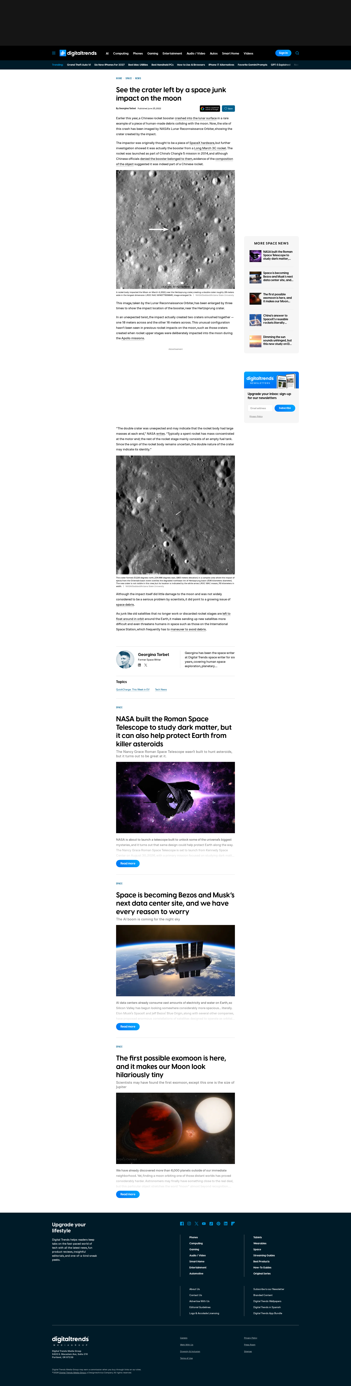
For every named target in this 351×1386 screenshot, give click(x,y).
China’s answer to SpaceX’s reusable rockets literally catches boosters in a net (277, 323)
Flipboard (233, 1223)
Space (257, 1249)
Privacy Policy (256, 416)
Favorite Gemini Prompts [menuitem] (252, 65)
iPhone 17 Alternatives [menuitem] (221, 65)
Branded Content (263, 1295)
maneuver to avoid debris (188, 629)
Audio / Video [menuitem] (196, 54)
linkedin (139, 665)
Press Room (249, 1344)
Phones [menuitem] (138, 54)
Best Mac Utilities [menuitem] (138, 65)
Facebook (182, 1223)
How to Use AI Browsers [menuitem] (191, 65)
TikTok (211, 1223)
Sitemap (248, 1351)
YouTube (204, 1223)
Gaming (194, 1249)
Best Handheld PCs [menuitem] (162, 65)
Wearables (259, 1243)
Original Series (262, 1274)
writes (160, 433)
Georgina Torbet (127, 108)
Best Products (261, 1261)
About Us (194, 1289)
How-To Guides (262, 1268)
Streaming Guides (264, 1255)
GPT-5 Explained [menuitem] (280, 65)
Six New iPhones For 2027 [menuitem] (109, 65)
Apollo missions (132, 338)
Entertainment (197, 1268)
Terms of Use (186, 1358)
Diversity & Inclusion (190, 1351)
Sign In (283, 53)
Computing (196, 1243)
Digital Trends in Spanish (267, 1307)
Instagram (189, 1223)
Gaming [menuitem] (152, 54)
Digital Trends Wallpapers (267, 1301)
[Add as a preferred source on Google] (210, 108)
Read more (127, 864)
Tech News (161, 689)
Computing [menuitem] (121, 54)
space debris (125, 604)
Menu (53, 53)
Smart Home (196, 1261)
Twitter (196, 1223)
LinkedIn (226, 1223)
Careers (183, 1337)
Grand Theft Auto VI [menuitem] (79, 65)
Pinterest (218, 1223)
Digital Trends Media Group (72, 1372)
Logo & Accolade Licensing (204, 1313)
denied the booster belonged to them (166, 159)
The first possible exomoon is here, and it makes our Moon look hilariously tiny (277, 299)
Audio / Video (197, 1255)
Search (297, 53)
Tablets (257, 1237)
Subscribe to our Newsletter (268, 1289)
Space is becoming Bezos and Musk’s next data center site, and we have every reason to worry (278, 280)
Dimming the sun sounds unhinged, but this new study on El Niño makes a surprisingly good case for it (277, 346)
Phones (193, 1237)
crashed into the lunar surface (196, 118)
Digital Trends (71, 58)
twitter (145, 665)
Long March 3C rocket (210, 148)
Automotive (196, 1274)
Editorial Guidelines (200, 1307)
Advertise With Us (199, 1301)
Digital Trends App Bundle (267, 1313)
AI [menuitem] (107, 54)
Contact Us (195, 1295)
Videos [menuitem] (248, 54)
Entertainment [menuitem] (172, 54)
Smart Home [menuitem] (230, 54)
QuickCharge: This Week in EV (133, 689)
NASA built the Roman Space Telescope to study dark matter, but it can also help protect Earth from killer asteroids (277, 260)
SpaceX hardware (201, 143)
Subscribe (285, 408)
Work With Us (186, 1344)
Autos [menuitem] (214, 54)
